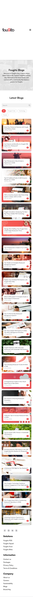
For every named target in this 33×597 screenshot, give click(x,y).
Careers (6, 580)
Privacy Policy (8, 565)
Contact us (7, 559)
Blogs (5, 586)
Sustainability (8, 583)
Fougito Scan (8, 546)
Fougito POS (7, 540)
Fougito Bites (8, 549)
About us (6, 577)
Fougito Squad (8, 543)
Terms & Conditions (10, 568)
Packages (6, 562)
